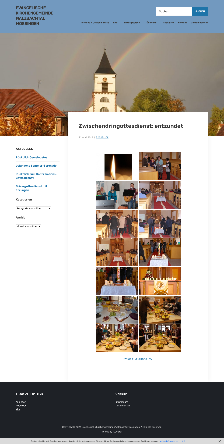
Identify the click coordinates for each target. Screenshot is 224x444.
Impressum (121, 401)
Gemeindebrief (199, 22)
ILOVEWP (117, 431)
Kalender (21, 401)
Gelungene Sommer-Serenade (36, 165)
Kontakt (182, 22)
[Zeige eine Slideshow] (138, 359)
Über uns (151, 22)
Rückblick (168, 22)
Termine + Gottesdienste (95, 22)
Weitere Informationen (169, 441)
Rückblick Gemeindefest (32, 157)
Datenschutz (122, 405)
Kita (115, 22)
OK (183, 441)
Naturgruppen (132, 22)
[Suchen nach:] (174, 11)
